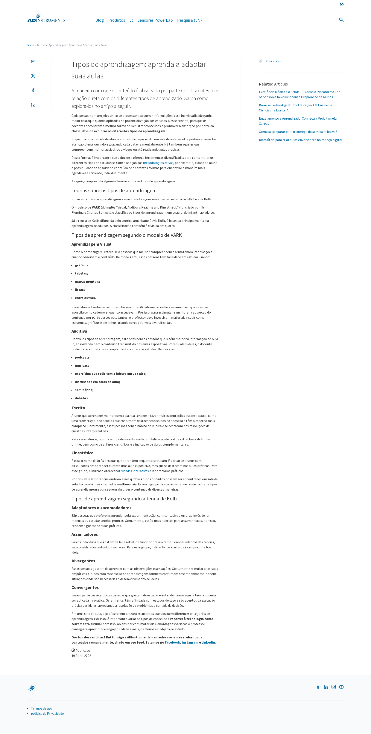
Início (30, 45)
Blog (99, 20)
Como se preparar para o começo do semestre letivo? (298, 131)
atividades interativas (133, 471)
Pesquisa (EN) (189, 20)
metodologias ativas (158, 163)
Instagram (190, 642)
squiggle (31, 687)
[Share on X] (33, 76)
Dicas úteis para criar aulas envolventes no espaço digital (300, 140)
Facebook (172, 642)
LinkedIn (208, 642)
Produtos (116, 20)
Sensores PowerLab (155, 20)
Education (273, 61)
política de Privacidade (47, 713)
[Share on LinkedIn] (33, 104)
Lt (131, 20)
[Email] (33, 61)
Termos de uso (41, 708)
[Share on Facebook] (33, 90)
